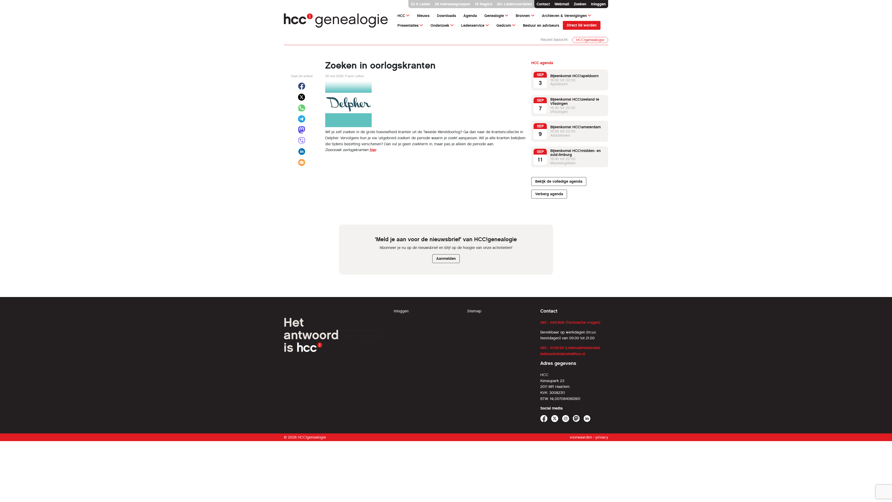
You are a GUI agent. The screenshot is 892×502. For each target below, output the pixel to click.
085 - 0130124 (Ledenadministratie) (570, 348)
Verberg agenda (549, 194)
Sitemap (474, 311)
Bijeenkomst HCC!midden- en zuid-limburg (575, 153)
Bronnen (523, 15)
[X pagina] (554, 418)
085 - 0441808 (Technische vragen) (570, 322)
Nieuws (423, 15)
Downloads (446, 15)
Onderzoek (439, 25)
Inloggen (598, 4)
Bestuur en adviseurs (541, 25)
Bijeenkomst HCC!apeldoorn (574, 76)
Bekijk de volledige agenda (558, 181)
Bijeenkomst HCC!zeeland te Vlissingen (574, 101)
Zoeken (580, 4)
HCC (401, 15)
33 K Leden (420, 4)
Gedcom (503, 25)
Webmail (561, 4)
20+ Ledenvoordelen (514, 4)
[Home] (336, 20)
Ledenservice (472, 25)
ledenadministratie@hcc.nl (562, 354)
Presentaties (408, 25)
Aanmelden (446, 258)
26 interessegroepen (452, 4)
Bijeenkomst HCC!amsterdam (575, 127)
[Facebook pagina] (544, 418)
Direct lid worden (582, 25)
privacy (602, 437)
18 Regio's (483, 4)
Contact (543, 4)
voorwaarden (581, 437)
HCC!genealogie (590, 40)
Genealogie (494, 15)
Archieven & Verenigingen (564, 15)
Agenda (470, 15)
